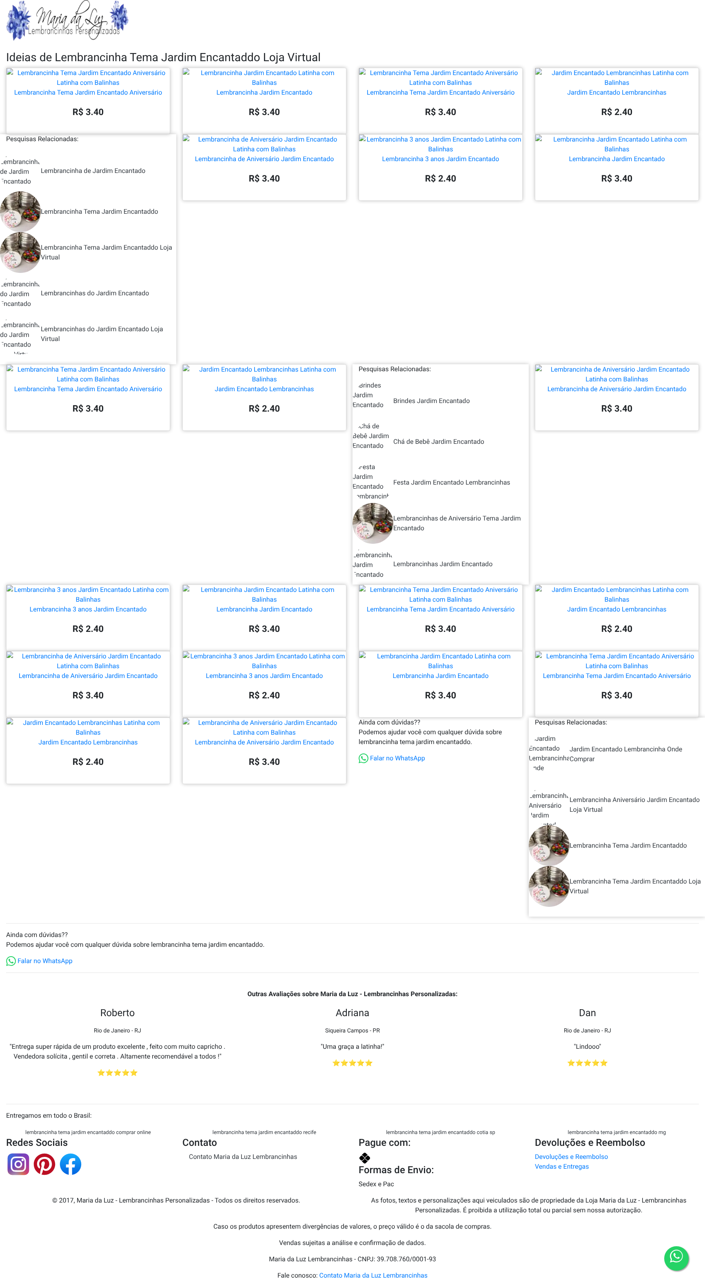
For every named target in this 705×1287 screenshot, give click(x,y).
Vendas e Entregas (562, 1166)
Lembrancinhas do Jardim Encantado (95, 293)
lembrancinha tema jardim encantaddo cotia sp (440, 1133)
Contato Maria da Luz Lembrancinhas (243, 1157)
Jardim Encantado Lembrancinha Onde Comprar (626, 754)
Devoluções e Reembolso (571, 1157)
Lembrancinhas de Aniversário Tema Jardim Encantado (457, 523)
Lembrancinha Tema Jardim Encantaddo (99, 211)
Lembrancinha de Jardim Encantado (93, 171)
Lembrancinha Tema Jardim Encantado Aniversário (88, 92)
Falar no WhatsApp (396, 758)
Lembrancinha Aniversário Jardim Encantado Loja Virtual (635, 804)
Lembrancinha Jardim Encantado (265, 92)
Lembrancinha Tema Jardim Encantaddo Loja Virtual (106, 252)
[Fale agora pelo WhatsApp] (676, 1258)
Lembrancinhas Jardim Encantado (442, 564)
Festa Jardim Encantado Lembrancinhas (451, 482)
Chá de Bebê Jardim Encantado (438, 441)
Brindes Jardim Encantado (431, 401)
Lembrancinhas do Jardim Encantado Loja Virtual (102, 334)
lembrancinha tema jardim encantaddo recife (264, 1133)
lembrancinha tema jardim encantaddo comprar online (88, 1133)
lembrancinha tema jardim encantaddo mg (617, 1133)
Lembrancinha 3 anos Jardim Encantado (440, 159)
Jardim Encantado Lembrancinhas (616, 92)
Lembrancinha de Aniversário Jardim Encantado (264, 159)
